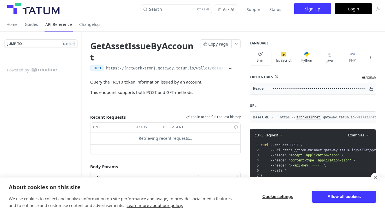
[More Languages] (370, 57)
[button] (276, 76)
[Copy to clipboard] (238, 68)
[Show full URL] (230, 68)
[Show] (371, 88)
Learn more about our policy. (155, 205)
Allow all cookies (344, 196)
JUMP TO (40, 43)
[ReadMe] (44, 70)
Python (306, 60)
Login (353, 9)
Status (275, 9)
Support (254, 9)
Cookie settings (277, 196)
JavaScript (283, 60)
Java (329, 60)
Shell (260, 60)
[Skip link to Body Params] (86, 166)
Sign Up (312, 9)
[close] (375, 177)
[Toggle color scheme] (377, 9)
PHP (352, 60)
